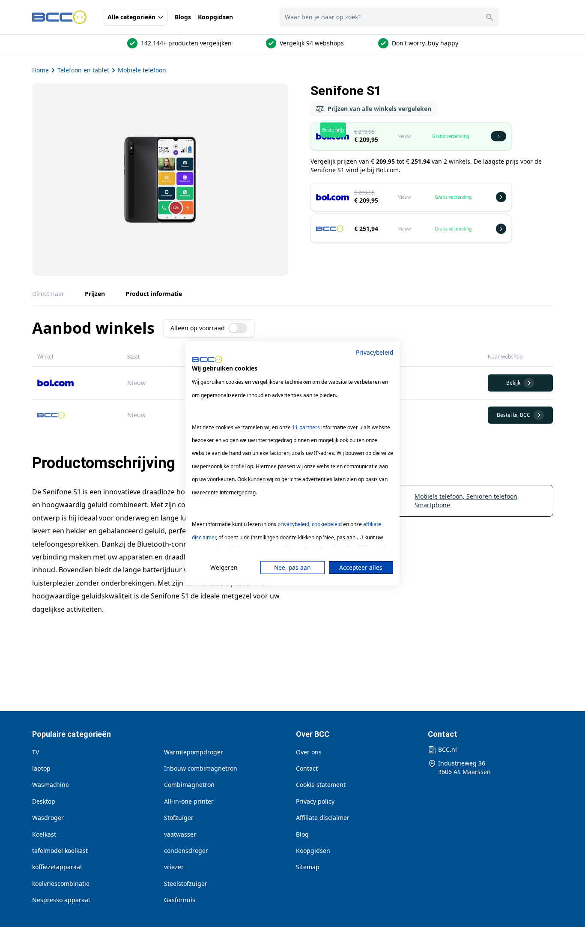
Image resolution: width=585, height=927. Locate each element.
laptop (41, 768)
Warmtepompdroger (193, 752)
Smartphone (432, 505)
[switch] (237, 328)
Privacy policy (315, 801)
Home (40, 70)
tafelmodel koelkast (60, 850)
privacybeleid (293, 524)
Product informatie (153, 294)
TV (35, 752)
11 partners (306, 427)
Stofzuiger (179, 817)
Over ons (309, 752)
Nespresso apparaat (61, 900)
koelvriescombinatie (61, 883)
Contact (307, 768)
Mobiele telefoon (142, 70)
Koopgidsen (215, 17)
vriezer (174, 867)
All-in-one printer (189, 801)
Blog (302, 834)
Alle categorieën (131, 17)
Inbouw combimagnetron (200, 768)
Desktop (43, 801)
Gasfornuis (179, 900)
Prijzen (95, 294)
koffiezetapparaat (57, 867)
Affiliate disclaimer (322, 817)
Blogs (183, 17)
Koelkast (44, 834)
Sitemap (307, 867)
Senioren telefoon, (492, 496)
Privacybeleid (374, 352)
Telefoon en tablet (83, 70)
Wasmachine (50, 784)
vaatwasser (180, 834)
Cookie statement (321, 784)
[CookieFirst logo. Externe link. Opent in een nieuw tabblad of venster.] (207, 359)
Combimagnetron (189, 784)
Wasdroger (48, 817)
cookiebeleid (327, 524)
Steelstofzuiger (185, 883)
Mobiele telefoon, (440, 496)
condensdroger (186, 850)
